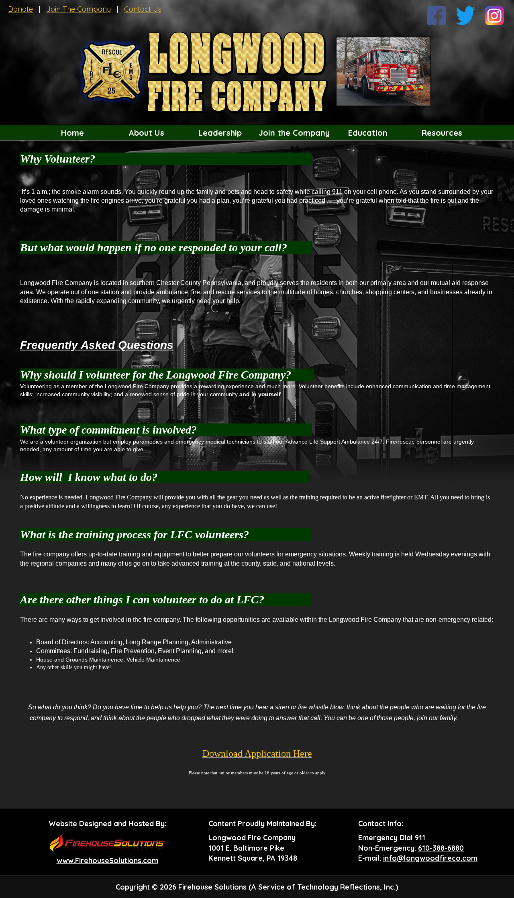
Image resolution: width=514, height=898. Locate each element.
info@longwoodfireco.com (430, 858)
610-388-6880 (441, 848)
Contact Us (142, 9)
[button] (146, 132)
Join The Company (78, 9)
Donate (20, 9)
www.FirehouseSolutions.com (107, 860)
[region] (257, 132)
